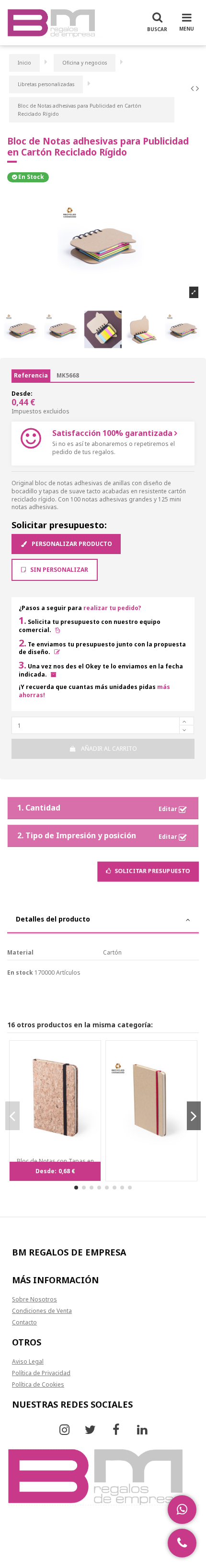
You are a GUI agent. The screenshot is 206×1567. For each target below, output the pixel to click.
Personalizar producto (71, 544)
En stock (20, 973)
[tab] (103, 920)
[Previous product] (193, 88)
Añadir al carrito (109, 749)
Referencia (31, 375)
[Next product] (197, 88)
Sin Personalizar (58, 570)
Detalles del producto (53, 918)
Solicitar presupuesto (151, 871)
